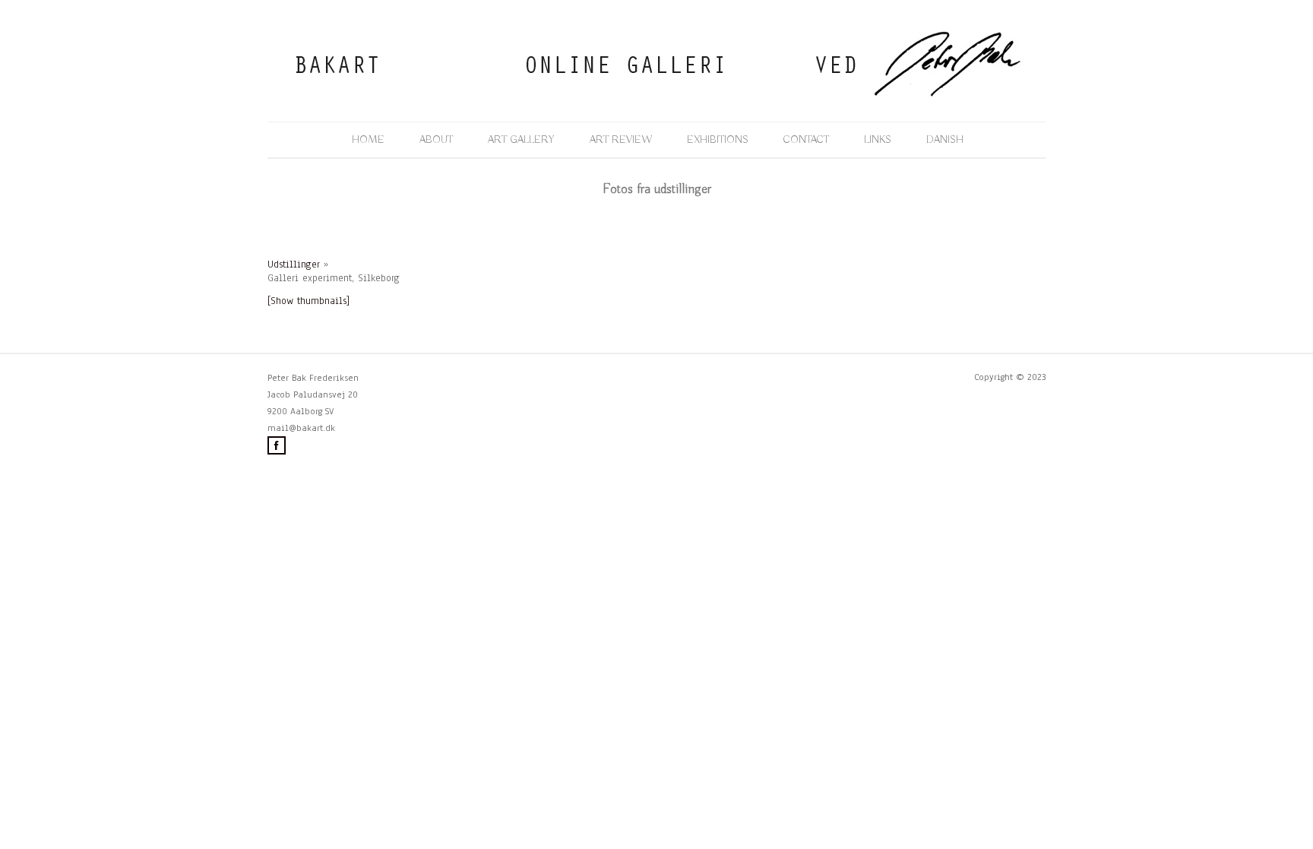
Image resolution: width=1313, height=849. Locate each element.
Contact (806, 140)
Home (368, 140)
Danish (944, 140)
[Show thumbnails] (308, 301)
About (436, 140)
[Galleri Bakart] (656, 96)
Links (877, 140)
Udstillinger (293, 264)
